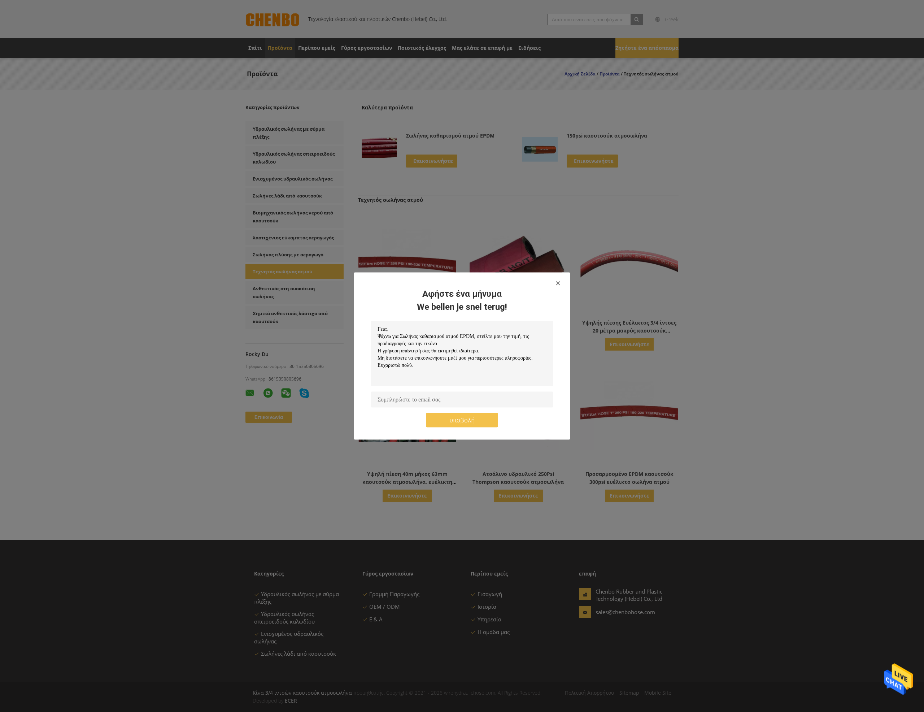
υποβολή (462, 420)
